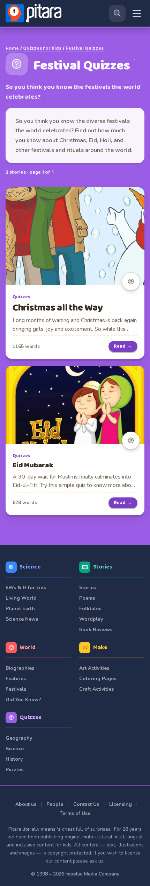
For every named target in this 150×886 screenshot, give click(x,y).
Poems (87, 598)
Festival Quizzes (85, 48)
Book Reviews (95, 629)
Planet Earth (20, 608)
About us (25, 804)
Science (30, 567)
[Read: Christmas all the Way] (75, 236)
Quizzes (21, 297)
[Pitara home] (35, 13)
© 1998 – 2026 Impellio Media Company (75, 874)
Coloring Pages (97, 678)
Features (16, 678)
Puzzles (14, 769)
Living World (21, 598)
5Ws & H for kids (26, 587)
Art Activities (94, 668)
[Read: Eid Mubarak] (75, 405)
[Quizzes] (131, 281)
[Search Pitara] (117, 13)
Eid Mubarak (33, 465)
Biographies (20, 668)
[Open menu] (136, 13)
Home (12, 48)
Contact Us (86, 804)
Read (123, 346)
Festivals (16, 689)
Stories (102, 567)
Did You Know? (23, 699)
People (54, 804)
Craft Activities (96, 689)
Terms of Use (75, 813)
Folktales (90, 608)
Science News (22, 619)
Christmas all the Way (58, 307)
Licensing (120, 804)
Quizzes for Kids (42, 48)
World (28, 647)
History (14, 759)
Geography (19, 738)
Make (100, 647)
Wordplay (91, 619)
